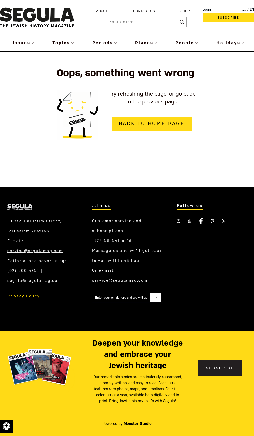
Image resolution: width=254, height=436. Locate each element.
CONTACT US (144, 11)
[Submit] (182, 22)
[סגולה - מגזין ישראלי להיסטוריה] (37, 17)
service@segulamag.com (35, 250)
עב (244, 9)
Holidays (228, 43)
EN (252, 9)
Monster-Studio (138, 423)
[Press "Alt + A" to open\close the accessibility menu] (6, 426)
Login (206, 9)
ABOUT (102, 11)
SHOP (185, 11)
